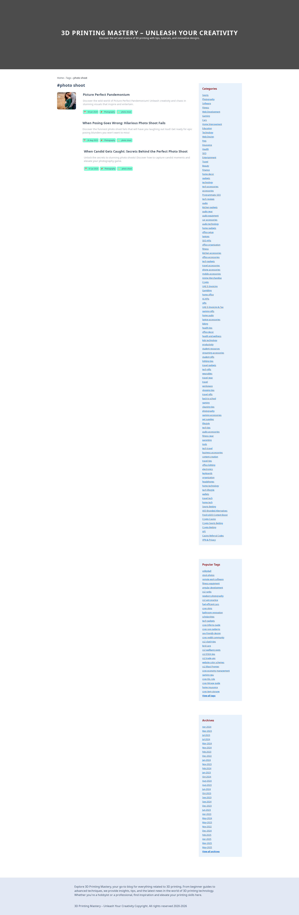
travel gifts (207, 394)
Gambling (207, 290)
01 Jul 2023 (91, 168)
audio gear (207, 211)
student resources (211, 348)
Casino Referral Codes (213, 535)
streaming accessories (213, 352)
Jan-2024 (206, 760)
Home (60, 77)
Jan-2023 (206, 772)
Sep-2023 (206, 797)
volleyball (206, 571)
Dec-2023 (207, 805)
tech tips (206, 427)
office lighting (208, 465)
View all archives (211, 851)
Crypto (205, 282)
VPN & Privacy (209, 539)
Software (206, 103)
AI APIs (205, 298)
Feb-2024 (206, 768)
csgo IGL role (208, 679)
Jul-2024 (206, 739)
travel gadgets (209, 365)
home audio (208, 315)
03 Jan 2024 (91, 112)
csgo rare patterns (211, 629)
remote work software (213, 579)
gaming (206, 402)
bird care (206, 645)
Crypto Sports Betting (212, 523)
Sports (205, 95)
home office (208, 294)
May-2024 (207, 818)
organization (208, 477)
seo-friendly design (211, 633)
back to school (209, 398)
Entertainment (209, 157)
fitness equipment (211, 583)
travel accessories (211, 265)
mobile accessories (211, 273)
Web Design (208, 136)
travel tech (207, 498)
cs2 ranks (206, 591)
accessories (208, 190)
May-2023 (207, 822)
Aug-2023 (207, 785)
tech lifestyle (208, 489)
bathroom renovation (212, 612)
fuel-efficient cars (210, 604)
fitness (205, 248)
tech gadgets (208, 261)
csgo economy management (216, 670)
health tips (207, 327)
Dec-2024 (207, 830)
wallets (205, 494)
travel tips (207, 460)
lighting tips (207, 361)
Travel (205, 161)
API (204, 531)
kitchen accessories (211, 253)
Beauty (205, 165)
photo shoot (124, 112)
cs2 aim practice (210, 600)
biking (205, 323)
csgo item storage (211, 691)
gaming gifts (208, 311)
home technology (210, 485)
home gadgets (209, 228)
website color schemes (213, 662)
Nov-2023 (207, 764)
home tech (207, 502)
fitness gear (208, 435)
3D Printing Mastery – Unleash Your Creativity (149, 33)
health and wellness (211, 336)
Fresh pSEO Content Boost (215, 514)
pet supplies (208, 419)
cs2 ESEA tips (208, 654)
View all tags (208, 695)
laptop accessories (211, 319)
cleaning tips (208, 406)
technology (207, 182)
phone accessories (211, 269)
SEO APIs (206, 240)
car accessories (209, 219)
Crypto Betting (209, 527)
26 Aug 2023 (90, 140)
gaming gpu (208, 674)
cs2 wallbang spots (211, 650)
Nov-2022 (207, 826)
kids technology (209, 340)
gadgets (206, 178)
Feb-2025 (206, 834)
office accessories (211, 257)
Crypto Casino (209, 519)
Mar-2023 (207, 731)
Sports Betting (209, 506)
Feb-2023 (206, 751)
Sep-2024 (206, 801)
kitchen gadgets (210, 207)
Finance (206, 169)
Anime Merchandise (212, 278)
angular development (212, 587)
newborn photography (213, 595)
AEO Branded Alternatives (214, 510)
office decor (208, 332)
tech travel (207, 448)
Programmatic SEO (211, 194)
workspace (207, 386)
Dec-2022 (207, 755)
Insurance (207, 145)
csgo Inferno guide (211, 625)
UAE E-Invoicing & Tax (212, 307)
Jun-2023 (206, 810)
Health (205, 149)
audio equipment (210, 215)
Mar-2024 (207, 743)
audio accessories (211, 431)
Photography (107, 112)
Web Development (211, 111)
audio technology (210, 224)
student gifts (208, 357)
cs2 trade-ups (208, 658)
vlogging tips (208, 390)
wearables (207, 373)
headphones (208, 481)
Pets (204, 140)
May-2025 (207, 847)
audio (205, 203)
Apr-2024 (206, 726)
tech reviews (208, 199)
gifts (204, 302)
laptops (205, 236)
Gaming (206, 115)
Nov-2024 (207, 747)
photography (208, 411)
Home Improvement (212, 124)
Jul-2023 (206, 735)
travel (205, 381)
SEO (204, 153)
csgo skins (207, 608)
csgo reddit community (213, 637)
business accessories (212, 452)
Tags (68, 77)
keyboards (207, 473)
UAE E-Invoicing (210, 286)
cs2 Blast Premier (210, 666)
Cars (204, 120)
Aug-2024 (207, 780)
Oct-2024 (206, 776)
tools (204, 444)
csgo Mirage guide (211, 683)
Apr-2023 (206, 814)
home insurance (210, 687)
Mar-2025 (207, 843)
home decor (208, 174)
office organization (211, 244)
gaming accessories (211, 415)
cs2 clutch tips (209, 641)
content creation (210, 456)
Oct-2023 (206, 793)
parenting (207, 440)
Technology (207, 132)
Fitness (205, 107)
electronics (207, 469)
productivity (208, 344)
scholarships (208, 616)
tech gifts (206, 369)
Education (207, 128)
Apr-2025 (206, 839)
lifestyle (206, 423)
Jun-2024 (206, 789)
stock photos (208, 575)
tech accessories (210, 186)
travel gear (207, 377)
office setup (208, 232)
